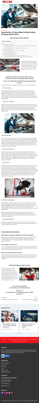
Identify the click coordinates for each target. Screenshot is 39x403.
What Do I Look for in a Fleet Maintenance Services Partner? (28, 325)
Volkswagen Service (23, 341)
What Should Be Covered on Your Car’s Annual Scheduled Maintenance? (9, 325)
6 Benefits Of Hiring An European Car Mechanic (30, 299)
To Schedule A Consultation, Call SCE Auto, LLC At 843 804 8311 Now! (17, 55)
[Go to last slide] (3, 321)
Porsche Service (25, 339)
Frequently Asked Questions (8, 49)
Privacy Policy (4, 364)
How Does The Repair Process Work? (10, 53)
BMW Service (11, 339)
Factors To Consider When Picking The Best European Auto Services (16, 48)
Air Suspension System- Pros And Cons (9, 298)
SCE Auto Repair (20, 78)
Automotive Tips (4, 30)
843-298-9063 (6, 385)
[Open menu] (35, 2)
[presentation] (9, 316)
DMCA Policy (3, 366)
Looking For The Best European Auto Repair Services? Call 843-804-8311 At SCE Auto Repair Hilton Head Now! (20, 46)
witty (4, 329)
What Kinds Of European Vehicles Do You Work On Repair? (14, 50)
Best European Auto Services (8, 44)
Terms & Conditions (5, 363)
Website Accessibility (5, 372)
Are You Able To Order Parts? (9, 51)
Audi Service (4, 339)
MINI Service (14, 341)
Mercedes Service (33, 339)
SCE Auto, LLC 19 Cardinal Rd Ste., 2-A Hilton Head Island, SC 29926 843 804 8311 (19, 56)
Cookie (2, 368)
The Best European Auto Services (9, 54)
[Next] (36, 321)
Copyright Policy (4, 370)
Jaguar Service (18, 339)
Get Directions (6, 383)
